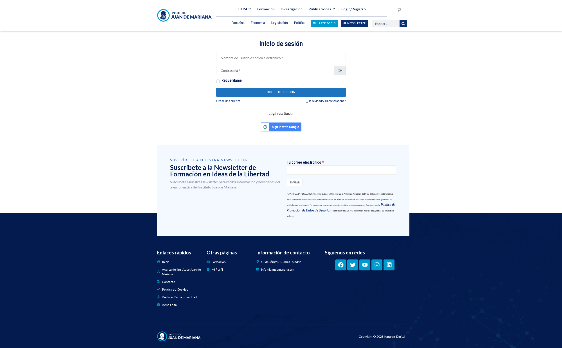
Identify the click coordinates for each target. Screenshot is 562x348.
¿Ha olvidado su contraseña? (326, 101)
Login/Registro (353, 9)
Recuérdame (232, 80)
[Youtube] (364, 264)
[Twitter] (352, 264)
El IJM (242, 9)
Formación (266, 9)
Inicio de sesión (281, 92)
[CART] (399, 10)
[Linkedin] (389, 264)
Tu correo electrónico (304, 162)
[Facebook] (340, 264)
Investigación (292, 9)
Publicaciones (320, 9)
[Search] (403, 23)
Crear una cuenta (228, 101)
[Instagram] (376, 264)
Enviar (295, 182)
